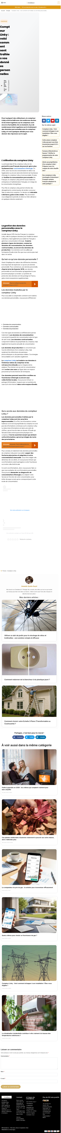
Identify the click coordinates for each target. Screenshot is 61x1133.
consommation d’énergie (23, 168)
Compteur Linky (11, 571)
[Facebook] (44, 121)
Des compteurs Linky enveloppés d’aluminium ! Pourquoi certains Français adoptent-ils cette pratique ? (50, 179)
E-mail (3, 1078)
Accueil (3, 10)
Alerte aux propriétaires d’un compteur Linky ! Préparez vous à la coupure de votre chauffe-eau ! (50, 166)
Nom (2, 1071)
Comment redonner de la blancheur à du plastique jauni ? (27, 680)
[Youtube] (53, 121)
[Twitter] (48, 121)
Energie (8, 10)
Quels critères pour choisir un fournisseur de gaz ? (19, 935)
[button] (58, 3)
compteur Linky (10, 360)
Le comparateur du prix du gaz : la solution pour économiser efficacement (27, 887)
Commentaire (5, 1056)
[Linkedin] (57, 121)
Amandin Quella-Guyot (29, 586)
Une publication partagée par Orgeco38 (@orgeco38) (19, 533)
